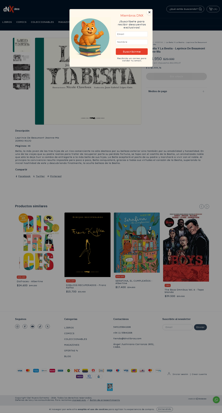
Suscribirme (132, 51)
